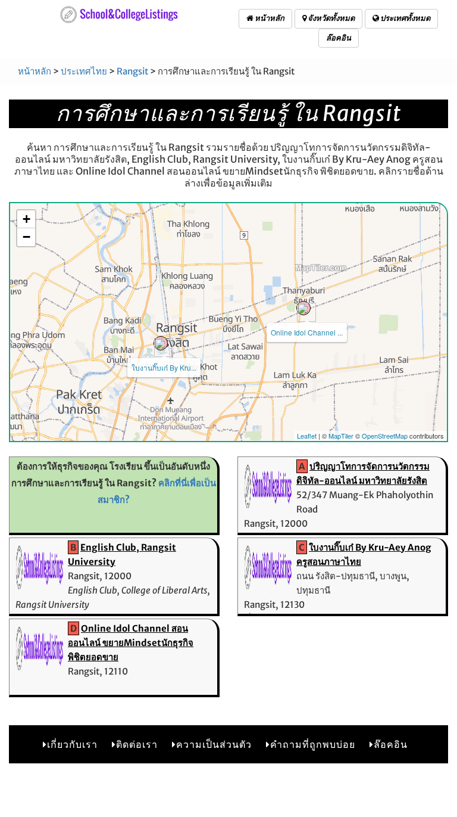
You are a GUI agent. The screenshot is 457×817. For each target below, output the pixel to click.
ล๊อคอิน (338, 38)
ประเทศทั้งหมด (404, 18)
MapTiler (340, 435)
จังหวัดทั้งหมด (330, 18)
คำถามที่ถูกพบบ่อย (312, 744)
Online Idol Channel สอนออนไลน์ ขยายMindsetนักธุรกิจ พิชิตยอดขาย (130, 643)
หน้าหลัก (268, 18)
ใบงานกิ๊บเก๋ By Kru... (164, 367)
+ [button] (26, 219)
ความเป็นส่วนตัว (214, 744)
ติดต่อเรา (137, 744)
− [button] (26, 236)
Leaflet (307, 435)
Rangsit (132, 71)
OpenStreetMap (385, 435)
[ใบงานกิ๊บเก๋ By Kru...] (161, 343)
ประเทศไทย (84, 71)
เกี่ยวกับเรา (72, 744)
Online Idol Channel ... (307, 332)
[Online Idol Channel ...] (303, 308)
